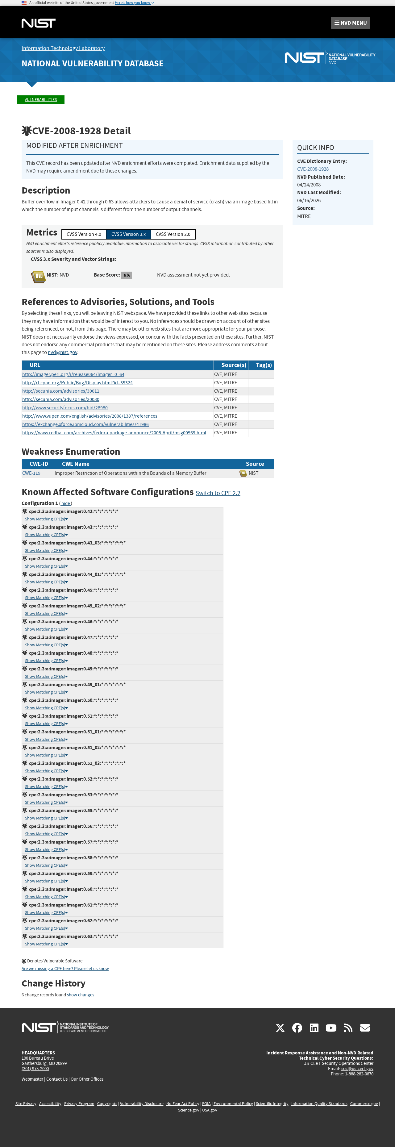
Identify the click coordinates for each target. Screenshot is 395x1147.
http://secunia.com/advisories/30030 (60, 399)
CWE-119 (31, 473)
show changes (80, 995)
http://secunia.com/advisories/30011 (60, 391)
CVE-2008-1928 (313, 169)
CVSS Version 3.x (128, 234)
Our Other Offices (87, 1079)
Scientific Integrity (272, 1104)
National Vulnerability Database (93, 63)
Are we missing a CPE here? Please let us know (65, 969)
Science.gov (188, 1110)
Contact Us (57, 1079)
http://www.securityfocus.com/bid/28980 (65, 408)
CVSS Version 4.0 (84, 234)
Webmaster (32, 1079)
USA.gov (209, 1110)
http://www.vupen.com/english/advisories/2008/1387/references (89, 416)
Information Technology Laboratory (63, 48)
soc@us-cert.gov (357, 1069)
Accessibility (50, 1104)
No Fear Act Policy (182, 1104)
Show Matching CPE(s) (45, 519)
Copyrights (107, 1104)
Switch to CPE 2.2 (218, 493)
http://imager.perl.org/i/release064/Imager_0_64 (73, 374)
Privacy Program (79, 1104)
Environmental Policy (233, 1104)
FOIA (206, 1104)
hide (65, 504)
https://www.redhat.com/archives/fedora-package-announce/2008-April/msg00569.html (114, 433)
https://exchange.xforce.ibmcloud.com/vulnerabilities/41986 (85, 424)
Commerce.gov (364, 1104)
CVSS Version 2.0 (173, 234)
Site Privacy (25, 1104)
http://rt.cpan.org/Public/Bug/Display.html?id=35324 (77, 383)
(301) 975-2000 (35, 1069)
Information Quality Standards (319, 1104)
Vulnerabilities (41, 99)
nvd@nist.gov (62, 352)
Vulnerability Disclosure (142, 1104)
